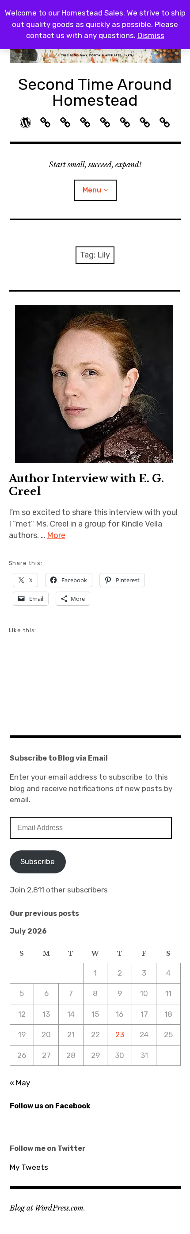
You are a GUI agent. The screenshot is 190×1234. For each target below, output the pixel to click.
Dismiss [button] (150, 35)
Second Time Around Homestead (95, 92)
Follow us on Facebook (50, 1106)
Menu (92, 190)
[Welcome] (25, 122)
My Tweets (29, 1167)
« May (20, 1082)
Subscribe (37, 861)
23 (119, 1034)
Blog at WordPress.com (47, 1207)
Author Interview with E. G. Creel (86, 485)
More (56, 535)
